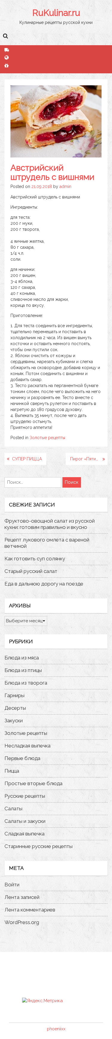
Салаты (13, 809)
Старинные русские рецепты (38, 846)
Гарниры (14, 695)
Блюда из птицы (23, 670)
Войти (11, 885)
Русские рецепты (24, 796)
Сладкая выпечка (24, 834)
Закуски (13, 720)
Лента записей (21, 897)
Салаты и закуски (24, 821)
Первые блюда (22, 758)
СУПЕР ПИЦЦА (27, 458)
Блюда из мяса (21, 658)
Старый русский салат (30, 571)
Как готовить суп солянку (34, 559)
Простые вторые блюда (33, 783)
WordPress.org (21, 922)
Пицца (11, 771)
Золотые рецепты (47, 437)
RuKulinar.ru (56, 12)
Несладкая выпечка (27, 746)
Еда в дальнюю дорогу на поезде (43, 584)
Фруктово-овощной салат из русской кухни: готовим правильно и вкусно (49, 524)
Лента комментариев (29, 910)
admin (65, 186)
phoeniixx (56, 1028)
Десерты (15, 708)
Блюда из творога (25, 683)
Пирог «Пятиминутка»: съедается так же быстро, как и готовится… (89, 458)
